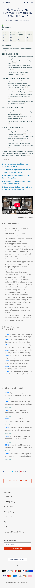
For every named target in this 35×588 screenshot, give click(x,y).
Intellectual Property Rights (14, 532)
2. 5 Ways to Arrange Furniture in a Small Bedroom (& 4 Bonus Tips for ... (16, 171)
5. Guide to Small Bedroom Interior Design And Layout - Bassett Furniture (17, 188)
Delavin (6, 2)
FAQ (5, 527)
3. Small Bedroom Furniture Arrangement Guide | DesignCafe (16, 177)
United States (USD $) (17, 559)
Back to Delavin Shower (19, 481)
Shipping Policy (9, 502)
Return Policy (8, 507)
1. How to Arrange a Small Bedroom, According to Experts (15, 165)
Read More (8, 399)
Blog (5, 522)
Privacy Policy (9, 512)
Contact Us (8, 497)
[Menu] (32, 2)
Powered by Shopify (23, 582)
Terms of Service (10, 517)
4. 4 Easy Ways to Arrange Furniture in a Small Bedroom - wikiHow (16, 182)
